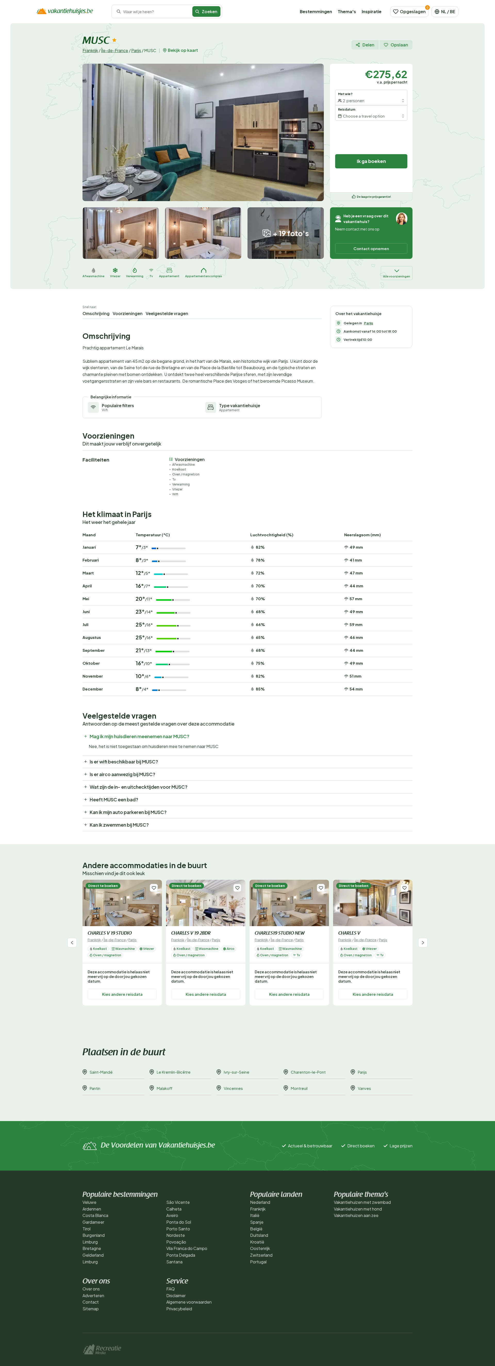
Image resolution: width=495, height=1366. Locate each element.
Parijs (136, 50)
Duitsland (259, 1235)
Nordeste (175, 1235)
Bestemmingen (316, 11)
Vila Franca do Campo (186, 1248)
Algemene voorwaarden (189, 1302)
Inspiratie (372, 11)
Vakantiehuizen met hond (358, 1209)
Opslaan (399, 44)
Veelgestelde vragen (167, 313)
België (256, 1228)
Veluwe (89, 1202)
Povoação (176, 1242)
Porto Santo (178, 1228)
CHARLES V (349, 933)
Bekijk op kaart (183, 50)
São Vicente (178, 1202)
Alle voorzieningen (396, 276)
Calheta (174, 1209)
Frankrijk (90, 50)
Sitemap (90, 1308)
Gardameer (93, 1222)
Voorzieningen (128, 313)
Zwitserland (261, 1255)
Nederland (260, 1202)
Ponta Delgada (180, 1255)
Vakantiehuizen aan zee (356, 1215)
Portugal (258, 1261)
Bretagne (91, 1248)
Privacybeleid (179, 1308)
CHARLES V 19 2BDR (191, 933)
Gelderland (93, 1255)
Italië (254, 1215)
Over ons (91, 1288)
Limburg (90, 1242)
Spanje (256, 1222)
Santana (174, 1261)
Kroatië (257, 1242)
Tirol (86, 1228)
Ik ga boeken (371, 161)
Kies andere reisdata (122, 993)
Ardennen (91, 1209)
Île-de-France (114, 50)
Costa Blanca (95, 1215)
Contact (90, 1302)
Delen (368, 44)
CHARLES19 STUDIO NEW (279, 933)
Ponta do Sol (178, 1222)
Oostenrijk (260, 1248)
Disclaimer (176, 1295)
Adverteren (93, 1295)
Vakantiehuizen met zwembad (362, 1202)
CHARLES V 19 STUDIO (110, 933)
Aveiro (172, 1215)
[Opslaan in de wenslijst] (154, 888)
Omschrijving (96, 313)
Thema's (347, 11)
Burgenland (93, 1235)
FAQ (170, 1288)
